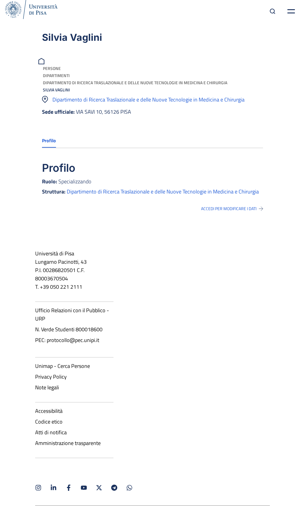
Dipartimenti (56, 75)
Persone (52, 68)
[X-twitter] (99, 488)
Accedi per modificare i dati (228, 208)
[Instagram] (38, 488)
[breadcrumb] (42, 60)
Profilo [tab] (49, 140)
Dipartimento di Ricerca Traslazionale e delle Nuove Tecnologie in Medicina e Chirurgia (135, 82)
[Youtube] (84, 488)
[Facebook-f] (69, 488)
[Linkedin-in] (53, 488)
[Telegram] (114, 488)
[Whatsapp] (129, 488)
